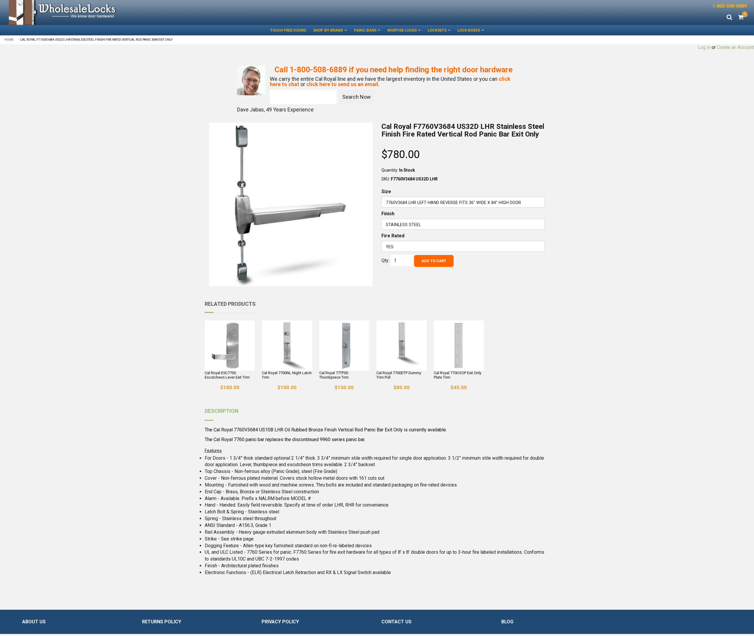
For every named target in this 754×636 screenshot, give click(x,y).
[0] (741, 17)
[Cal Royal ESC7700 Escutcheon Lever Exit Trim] (230, 346)
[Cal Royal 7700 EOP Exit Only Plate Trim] (459, 346)
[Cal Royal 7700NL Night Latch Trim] (287, 346)
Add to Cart (433, 261)
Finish (387, 213)
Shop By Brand (328, 30)
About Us (34, 622)
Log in (704, 47)
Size (386, 191)
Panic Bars (365, 30)
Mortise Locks (402, 30)
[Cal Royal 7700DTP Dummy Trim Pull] (401, 346)
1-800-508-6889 (729, 6)
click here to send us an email (342, 84)
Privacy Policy (280, 622)
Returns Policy (161, 622)
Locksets (437, 30)
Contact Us (396, 622)
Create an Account (735, 47)
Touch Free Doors (288, 30)
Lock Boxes (468, 30)
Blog (507, 622)
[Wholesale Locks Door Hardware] (188, 12)
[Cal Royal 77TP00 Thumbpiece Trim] (344, 346)
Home (9, 39)
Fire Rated (392, 236)
